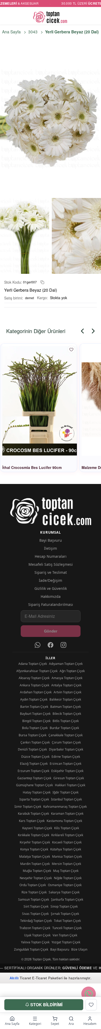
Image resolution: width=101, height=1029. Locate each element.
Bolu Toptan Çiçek (35, 728)
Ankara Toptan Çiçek (34, 685)
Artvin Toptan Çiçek (67, 692)
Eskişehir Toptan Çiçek (67, 771)
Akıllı (14, 977)
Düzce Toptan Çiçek (35, 756)
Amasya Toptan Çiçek (67, 678)
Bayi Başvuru (50, 540)
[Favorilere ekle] (71, 349)
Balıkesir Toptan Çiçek (65, 699)
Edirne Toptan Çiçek (66, 756)
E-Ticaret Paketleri (47, 977)
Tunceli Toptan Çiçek (67, 928)
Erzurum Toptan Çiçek (33, 771)
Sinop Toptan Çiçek (64, 906)
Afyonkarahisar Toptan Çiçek (36, 671)
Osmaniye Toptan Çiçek (65, 885)
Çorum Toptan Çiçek (66, 742)
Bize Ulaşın (79, 949)
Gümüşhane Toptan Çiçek (34, 785)
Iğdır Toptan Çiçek (65, 792)
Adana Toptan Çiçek (32, 664)
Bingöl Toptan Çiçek (36, 721)
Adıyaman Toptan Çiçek (66, 664)
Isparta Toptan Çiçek (34, 799)
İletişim (50, 548)
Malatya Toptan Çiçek (34, 856)
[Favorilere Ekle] (91, 1004)
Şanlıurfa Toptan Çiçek (67, 899)
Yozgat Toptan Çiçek (66, 942)
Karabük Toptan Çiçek (33, 813)
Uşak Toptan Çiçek (37, 935)
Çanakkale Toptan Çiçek (65, 735)
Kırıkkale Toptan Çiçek (33, 835)
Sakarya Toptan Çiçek (64, 892)
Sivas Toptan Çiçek (35, 914)
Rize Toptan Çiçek (34, 892)
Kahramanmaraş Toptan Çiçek (65, 806)
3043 (33, 31)
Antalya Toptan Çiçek (66, 685)
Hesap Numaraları (51, 556)
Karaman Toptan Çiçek (67, 813)
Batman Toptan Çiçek (65, 706)
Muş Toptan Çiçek (65, 871)
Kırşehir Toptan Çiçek (35, 842)
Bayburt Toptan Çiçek (35, 713)
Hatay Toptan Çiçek (37, 792)
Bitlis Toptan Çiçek (66, 721)
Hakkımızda (51, 596)
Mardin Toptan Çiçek (35, 864)
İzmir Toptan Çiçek (28, 806)
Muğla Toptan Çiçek (37, 871)
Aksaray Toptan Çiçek (34, 678)
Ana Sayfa (11, 31)
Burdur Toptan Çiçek (64, 728)
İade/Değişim (50, 580)
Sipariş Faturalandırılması (50, 604)
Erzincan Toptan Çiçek (65, 763)
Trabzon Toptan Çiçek (34, 928)
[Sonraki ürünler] (93, 331)
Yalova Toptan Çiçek (35, 942)
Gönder (50, 631)
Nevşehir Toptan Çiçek (36, 878)
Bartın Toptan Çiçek (34, 706)
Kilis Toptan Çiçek (66, 828)
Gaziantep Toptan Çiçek (34, 778)
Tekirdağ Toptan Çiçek (36, 920)
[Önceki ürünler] (82, 331)
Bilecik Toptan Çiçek (67, 713)
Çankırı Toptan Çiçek (35, 742)
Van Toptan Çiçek (65, 935)
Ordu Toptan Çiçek (32, 885)
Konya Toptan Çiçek (34, 849)
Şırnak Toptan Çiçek (65, 914)
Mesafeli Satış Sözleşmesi (50, 564)
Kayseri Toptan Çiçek (37, 828)
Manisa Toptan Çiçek (67, 856)
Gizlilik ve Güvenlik (50, 588)
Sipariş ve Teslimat (50, 572)
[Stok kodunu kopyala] (42, 282)
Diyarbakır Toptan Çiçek (66, 749)
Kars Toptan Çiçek (32, 821)
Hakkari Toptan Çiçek (70, 785)
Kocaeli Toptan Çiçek (67, 842)
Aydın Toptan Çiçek (33, 699)
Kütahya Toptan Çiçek (65, 849)
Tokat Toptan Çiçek (67, 920)
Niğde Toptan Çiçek (68, 878)
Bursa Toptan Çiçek (32, 735)
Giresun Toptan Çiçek (68, 778)
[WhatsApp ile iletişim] (88, 994)
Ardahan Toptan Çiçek (36, 692)
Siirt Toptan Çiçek (36, 906)
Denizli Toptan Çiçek (32, 749)
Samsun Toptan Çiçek (33, 899)
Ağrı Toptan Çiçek (72, 671)
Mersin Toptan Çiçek (66, 864)
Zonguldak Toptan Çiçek (31, 949)
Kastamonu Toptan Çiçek (64, 821)
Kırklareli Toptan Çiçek (67, 835)
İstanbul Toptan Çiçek (66, 799)
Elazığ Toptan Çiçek (34, 763)
